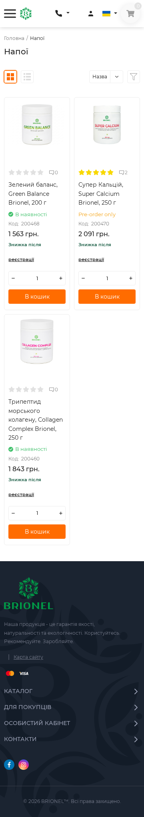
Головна (14, 38)
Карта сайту (28, 657)
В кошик (37, 296)
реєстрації (21, 259)
